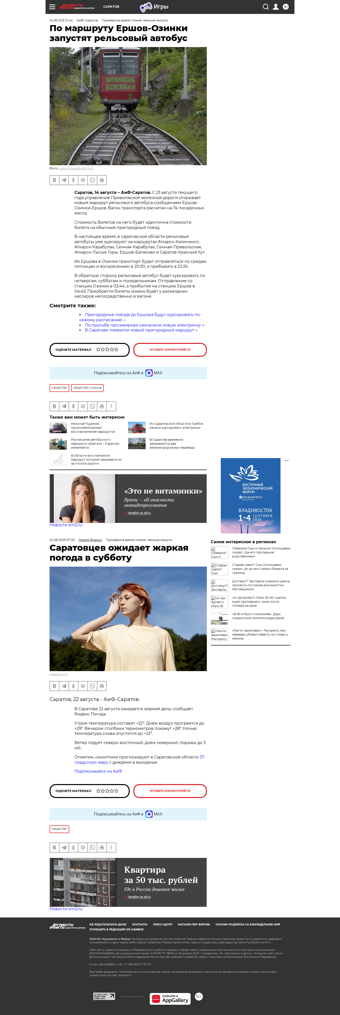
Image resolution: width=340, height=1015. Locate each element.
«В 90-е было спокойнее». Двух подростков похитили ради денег (258, 616)
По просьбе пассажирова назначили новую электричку (143, 325)
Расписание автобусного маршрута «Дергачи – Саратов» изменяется (95, 443)
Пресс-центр (162, 924)
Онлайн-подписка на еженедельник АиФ (248, 924)
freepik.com (59, 674)
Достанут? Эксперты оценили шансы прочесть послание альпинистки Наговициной (261, 585)
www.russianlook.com (76, 168)
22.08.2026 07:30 (62, 540)
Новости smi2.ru (66, 525)
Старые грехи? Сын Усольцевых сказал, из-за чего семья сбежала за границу (260, 569)
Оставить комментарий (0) (170, 349)
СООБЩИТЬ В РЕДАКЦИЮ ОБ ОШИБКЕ (116, 929)
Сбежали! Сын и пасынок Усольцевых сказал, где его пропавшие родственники (261, 552)
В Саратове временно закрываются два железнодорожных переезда (172, 443)
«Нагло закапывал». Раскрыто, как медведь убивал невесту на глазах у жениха (260, 634)
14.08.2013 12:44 (61, 20)
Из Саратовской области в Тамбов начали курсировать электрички (176, 425)
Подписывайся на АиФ (98, 771)
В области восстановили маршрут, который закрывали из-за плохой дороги (96, 459)
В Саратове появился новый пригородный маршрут (139, 330)
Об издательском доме (107, 924)
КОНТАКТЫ (139, 924)
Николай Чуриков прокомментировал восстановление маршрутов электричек (82, 429)
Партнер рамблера (132, 996)
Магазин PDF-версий (194, 924)
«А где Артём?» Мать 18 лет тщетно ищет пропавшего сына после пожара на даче (259, 601)
